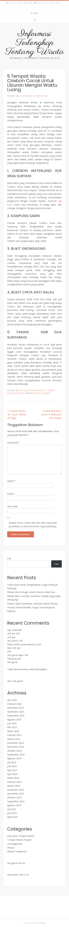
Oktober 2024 (14, 750)
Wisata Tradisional (16, 851)
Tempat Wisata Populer (19, 839)
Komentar (13, 442)
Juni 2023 (12, 813)
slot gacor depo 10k (17, 655)
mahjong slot (14, 658)
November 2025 (15, 711)
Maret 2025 (13, 731)
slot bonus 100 (15, 640)
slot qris (11, 637)
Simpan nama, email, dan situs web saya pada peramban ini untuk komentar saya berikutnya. (33, 524)
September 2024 (15, 754)
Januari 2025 (13, 739)
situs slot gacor (15, 680)
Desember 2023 (15, 789)
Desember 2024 (15, 742)
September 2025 (15, 715)
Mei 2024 (12, 770)
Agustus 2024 (14, 758)
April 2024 (12, 774)
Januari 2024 (13, 785)
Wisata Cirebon (42, 393)
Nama (11, 480)
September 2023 (15, 801)
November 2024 (15, 746)
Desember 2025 (15, 707)
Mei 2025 (12, 727)
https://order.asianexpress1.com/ (24, 644)
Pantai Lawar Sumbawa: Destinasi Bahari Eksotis (32, 603)
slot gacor (12, 662)
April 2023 (12, 816)
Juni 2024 (12, 766)
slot (9, 651)
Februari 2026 (14, 703)
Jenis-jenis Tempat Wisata (32, 390)
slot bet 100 (13, 633)
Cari (9, 558)
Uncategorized (14, 843)
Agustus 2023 (14, 805)
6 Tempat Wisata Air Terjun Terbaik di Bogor (17, 414)
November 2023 (15, 793)
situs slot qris (14, 647)
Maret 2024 (13, 777)
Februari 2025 (14, 735)
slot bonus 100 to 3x (18, 874)
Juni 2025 (12, 723)
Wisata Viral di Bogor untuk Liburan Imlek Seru (31, 592)
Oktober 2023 (14, 797)
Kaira (43, 923)
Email (11, 493)
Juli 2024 (11, 762)
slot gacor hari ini (16, 863)
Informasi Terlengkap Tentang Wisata (34, 42)
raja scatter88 (14, 629)
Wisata (10, 847)
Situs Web (12, 506)
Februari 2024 (14, 781)
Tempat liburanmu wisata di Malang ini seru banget (51, 414)
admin (44, 96)
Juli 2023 (11, 809)
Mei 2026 (12, 700)
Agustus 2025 (14, 719)
